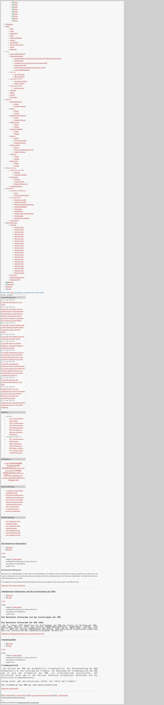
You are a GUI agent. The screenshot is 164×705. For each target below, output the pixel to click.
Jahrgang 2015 (19, 252)
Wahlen (12, 93)
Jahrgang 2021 (19, 239)
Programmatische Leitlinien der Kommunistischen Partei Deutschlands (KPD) (37, 58)
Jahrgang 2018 (19, 245)
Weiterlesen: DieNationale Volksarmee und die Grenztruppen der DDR (22, 634)
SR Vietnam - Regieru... (16, 448)
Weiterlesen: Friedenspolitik (9, 688)
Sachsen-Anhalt (15, 145)
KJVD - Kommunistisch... (16, 423)
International (14, 33)
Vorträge (12, 40)
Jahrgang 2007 (19, 271)
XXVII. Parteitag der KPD (13, 533)
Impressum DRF (15, 280)
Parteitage (13, 90)
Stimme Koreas (14, 441)
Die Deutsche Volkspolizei (13, 543)
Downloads (13, 97)
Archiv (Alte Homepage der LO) (23, 150)
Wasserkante (14, 161)
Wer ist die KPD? (19, 74)
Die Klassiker (14, 177)
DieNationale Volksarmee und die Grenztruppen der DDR (28, 591)
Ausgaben (13, 225)
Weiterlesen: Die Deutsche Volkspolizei (13, 585)
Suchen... (4, 295)
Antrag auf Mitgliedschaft (17, 54)
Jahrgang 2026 (19, 227)
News (16, 193)
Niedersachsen (14, 122)
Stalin (23, 478)
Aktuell (16, 104)
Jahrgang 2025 (19, 229)
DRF (18, 466)
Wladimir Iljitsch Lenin (21, 184)
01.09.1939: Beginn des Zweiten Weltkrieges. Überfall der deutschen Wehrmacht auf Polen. (12, 346)
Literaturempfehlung (16, 186)
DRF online (13, 275)
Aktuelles (17, 172)
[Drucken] (9, 547)
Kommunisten (16, 463)
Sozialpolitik (18, 209)
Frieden (18, 470)
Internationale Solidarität (21, 218)
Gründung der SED (20, 200)
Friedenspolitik (18, 216)
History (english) (19, 83)
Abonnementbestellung (17, 277)
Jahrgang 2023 (19, 234)
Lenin (22, 473)
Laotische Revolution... (16, 453)
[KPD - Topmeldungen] (60, 695)
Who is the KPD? (19, 77)
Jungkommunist (19, 88)
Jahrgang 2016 (19, 250)
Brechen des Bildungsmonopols (24, 204)
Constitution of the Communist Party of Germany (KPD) (30, 63)
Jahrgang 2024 (19, 232)
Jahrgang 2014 (19, 255)
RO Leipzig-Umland (20, 140)
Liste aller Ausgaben (20, 175)
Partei (11, 29)
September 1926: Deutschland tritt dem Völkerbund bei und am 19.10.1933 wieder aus (13, 405)
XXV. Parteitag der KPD (13, 530)
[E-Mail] (9, 549)
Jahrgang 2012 (19, 259)
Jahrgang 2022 (19, 236)
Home (12, 292)
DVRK (12, 36)
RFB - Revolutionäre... (16, 430)
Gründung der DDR (20, 202)
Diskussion (13, 49)
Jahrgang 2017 (19, 248)
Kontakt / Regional (20, 106)
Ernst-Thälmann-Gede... (16, 425)
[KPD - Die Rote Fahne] (18, 695)
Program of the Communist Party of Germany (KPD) (29, 67)
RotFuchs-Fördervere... (16, 432)
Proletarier (11, 480)
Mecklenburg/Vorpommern (18, 115)
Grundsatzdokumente (16, 56)
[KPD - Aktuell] (6, 695)
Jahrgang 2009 (19, 266)
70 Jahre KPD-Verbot (12, 509)
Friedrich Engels (19, 182)
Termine (12, 95)
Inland (12, 31)
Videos (12, 47)
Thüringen (13, 154)
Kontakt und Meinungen (21, 195)
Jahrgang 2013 (19, 257)
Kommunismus (8, 468)
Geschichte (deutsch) (20, 81)
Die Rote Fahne (15, 478)
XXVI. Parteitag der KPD (13, 535)
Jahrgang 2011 (19, 261)
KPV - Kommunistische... (16, 439)
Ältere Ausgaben (19, 273)
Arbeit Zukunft (13, 421)
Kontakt (16, 113)
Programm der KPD (20, 65)
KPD (6, 475)
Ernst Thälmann (14, 475)
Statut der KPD (18, 61)
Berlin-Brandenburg (16, 102)
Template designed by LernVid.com (28, 702)
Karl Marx (17, 179)
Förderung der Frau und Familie (24, 213)
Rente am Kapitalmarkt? (13, 511)
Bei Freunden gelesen (16, 45)
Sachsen (12, 136)
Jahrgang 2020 (19, 241)
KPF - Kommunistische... (16, 418)
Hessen (12, 109)
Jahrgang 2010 (19, 264)
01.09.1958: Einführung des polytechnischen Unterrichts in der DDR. (11, 382)
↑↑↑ (2, 700)
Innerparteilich (14, 220)
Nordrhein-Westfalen (16, 129)
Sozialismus (11, 466)
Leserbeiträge (14, 42)
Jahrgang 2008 (19, 268)
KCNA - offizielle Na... (15, 444)
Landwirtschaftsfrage (20, 207)
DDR (17, 480)
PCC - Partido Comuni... (16, 450)
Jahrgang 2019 (19, 243)
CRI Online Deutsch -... (16, 446)
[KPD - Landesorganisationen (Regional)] (40, 695)
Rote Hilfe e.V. (13, 434)
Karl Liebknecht (10, 470)
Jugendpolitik (18, 211)
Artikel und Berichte (16, 38)
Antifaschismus (9, 473)
